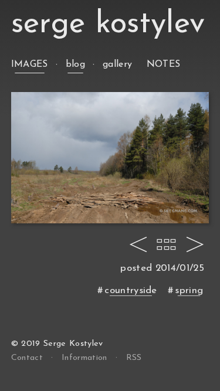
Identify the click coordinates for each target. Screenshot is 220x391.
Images (29, 64)
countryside (130, 290)
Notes (164, 64)
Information (84, 357)
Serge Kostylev (108, 24)
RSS (134, 357)
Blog (75, 64)
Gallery (117, 64)
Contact (27, 357)
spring (189, 290)
